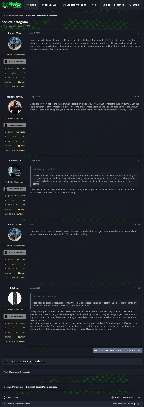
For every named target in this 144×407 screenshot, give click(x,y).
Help (117, 397)
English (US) (12, 397)
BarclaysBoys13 (14, 96)
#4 (139, 224)
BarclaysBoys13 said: (42, 169)
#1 (139, 33)
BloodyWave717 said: (43, 296)
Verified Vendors (76, 5)
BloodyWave (9, 26)
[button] (58, 5)
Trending (50, 5)
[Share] (135, 33)
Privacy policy (133, 403)
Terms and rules (119, 403)
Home (33, 5)
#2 (139, 96)
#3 (139, 160)
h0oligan (14, 287)
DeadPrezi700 (15, 160)
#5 (139, 288)
